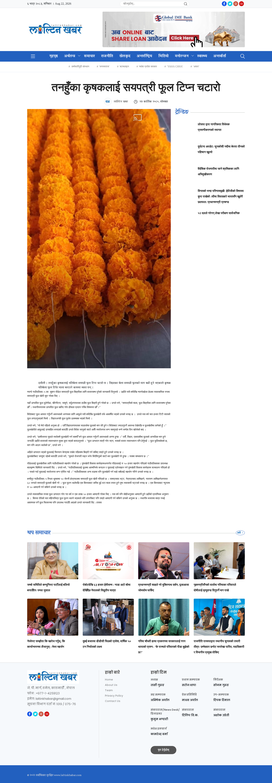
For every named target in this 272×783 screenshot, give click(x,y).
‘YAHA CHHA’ (175, 66)
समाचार (89, 56)
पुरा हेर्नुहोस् (163, 750)
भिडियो (163, 56)
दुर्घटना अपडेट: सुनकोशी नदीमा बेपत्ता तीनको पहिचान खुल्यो (221, 149)
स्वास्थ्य (202, 56)
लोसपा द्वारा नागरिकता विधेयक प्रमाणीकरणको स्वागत (214, 127)
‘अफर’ (196, 66)
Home (109, 679)
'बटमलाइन (124, 66)
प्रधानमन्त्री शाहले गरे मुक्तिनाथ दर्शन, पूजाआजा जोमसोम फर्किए (163, 587)
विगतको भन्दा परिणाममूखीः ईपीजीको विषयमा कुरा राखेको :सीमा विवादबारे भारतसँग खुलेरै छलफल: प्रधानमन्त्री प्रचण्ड (221, 196)
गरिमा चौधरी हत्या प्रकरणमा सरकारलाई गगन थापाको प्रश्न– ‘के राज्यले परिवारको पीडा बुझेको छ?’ (163, 647)
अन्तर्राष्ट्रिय (144, 56)
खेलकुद (124, 56)
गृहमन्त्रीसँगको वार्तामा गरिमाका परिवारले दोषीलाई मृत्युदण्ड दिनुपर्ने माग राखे (215, 587)
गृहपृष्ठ (53, 56)
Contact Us (112, 701)
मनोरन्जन (182, 56)
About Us (111, 685)
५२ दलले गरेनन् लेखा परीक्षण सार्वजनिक (219, 213)
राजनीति (107, 56)
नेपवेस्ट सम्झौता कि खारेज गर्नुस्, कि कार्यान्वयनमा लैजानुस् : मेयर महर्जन (46, 644)
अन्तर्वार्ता (219, 56)
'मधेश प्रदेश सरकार (148, 66)
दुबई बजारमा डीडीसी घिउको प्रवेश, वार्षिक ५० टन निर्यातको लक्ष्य (107, 644)
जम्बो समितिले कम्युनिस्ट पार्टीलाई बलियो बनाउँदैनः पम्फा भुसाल (48, 587)
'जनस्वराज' (104, 66)
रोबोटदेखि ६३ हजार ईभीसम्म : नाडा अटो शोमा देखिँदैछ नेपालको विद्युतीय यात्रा (106, 587)
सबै (239, 532)
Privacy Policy (114, 696)
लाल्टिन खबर (120, 102)
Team (109, 690)
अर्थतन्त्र (69, 56)
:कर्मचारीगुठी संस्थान (80, 66)
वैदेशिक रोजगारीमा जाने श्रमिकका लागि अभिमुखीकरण (218, 171)
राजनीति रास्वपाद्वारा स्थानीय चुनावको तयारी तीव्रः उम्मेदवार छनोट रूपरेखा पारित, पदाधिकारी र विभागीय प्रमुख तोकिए (219, 647)
